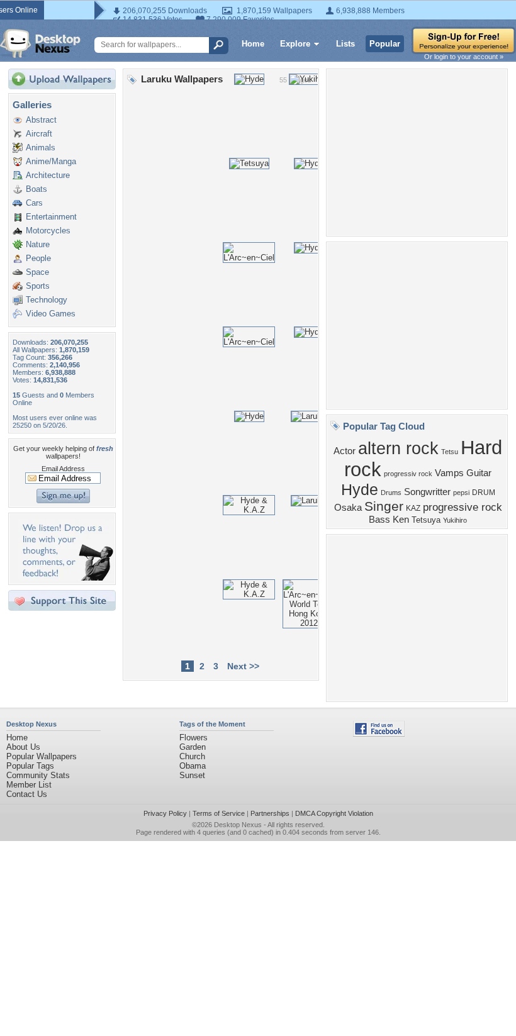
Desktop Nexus (238, 824)
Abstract (41, 120)
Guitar (478, 473)
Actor (345, 451)
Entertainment (51, 216)
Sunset (192, 775)
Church (192, 756)
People (38, 258)
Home (253, 43)
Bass (379, 520)
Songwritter (427, 492)
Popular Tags (30, 766)
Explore (295, 43)
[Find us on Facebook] (379, 733)
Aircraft (39, 133)
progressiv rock (408, 473)
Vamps (449, 473)
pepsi (461, 492)
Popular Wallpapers (41, 756)
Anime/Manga (51, 161)
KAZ (413, 508)
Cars (34, 203)
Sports (38, 286)
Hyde (359, 489)
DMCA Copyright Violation (334, 813)
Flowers (193, 737)
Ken (401, 520)
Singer (383, 506)
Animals (40, 147)
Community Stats (38, 775)
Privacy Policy (165, 813)
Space (37, 272)
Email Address (63, 468)
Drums (391, 492)
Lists (345, 43)
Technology (46, 299)
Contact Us (26, 794)
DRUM (483, 492)
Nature (38, 244)
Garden (192, 747)
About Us (23, 747)
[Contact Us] (65, 577)
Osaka (348, 508)
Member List (29, 784)
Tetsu (449, 451)
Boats (36, 189)
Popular (384, 43)
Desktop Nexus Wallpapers (40, 43)
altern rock (398, 448)
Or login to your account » (463, 56)
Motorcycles (48, 230)
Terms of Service (219, 813)
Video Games (51, 313)
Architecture (48, 175)
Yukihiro (455, 520)
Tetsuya (426, 520)
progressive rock (462, 507)
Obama (192, 766)
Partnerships (269, 813)
